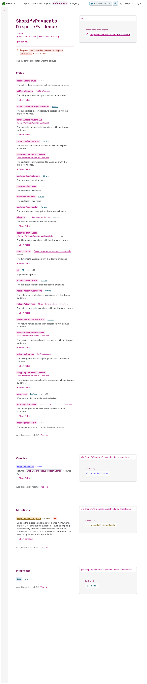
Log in (138, 3)
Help (127, 3)
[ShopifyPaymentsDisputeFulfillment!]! (52, 251)
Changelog (74, 3)
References (59, 3)
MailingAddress (43, 91)
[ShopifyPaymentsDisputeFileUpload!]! (35, 236)
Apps (26, 3)
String (42, 81)
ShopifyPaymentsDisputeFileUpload (33, 123)
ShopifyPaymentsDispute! (39, 217)
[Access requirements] (55, 518)
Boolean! (34, 394)
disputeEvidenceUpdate (103, 525)
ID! (23, 270)
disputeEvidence (100, 473)
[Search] (115, 3)
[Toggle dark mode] (121, 3)
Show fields (24, 100)
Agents (47, 3)
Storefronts (36, 3)
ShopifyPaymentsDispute (112, 34)
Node (19, 579)
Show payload (26, 539)
